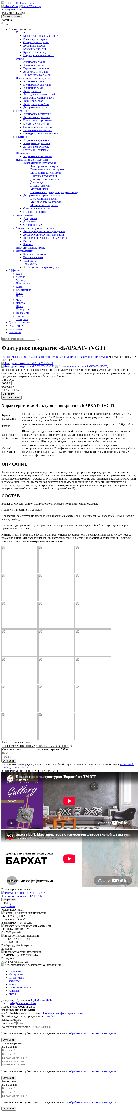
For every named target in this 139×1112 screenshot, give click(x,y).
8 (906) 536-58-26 (11, 9)
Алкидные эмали (33, 65)
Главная (6, 356)
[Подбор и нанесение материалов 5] (56, 599)
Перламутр (23, 312)
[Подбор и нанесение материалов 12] (93, 655)
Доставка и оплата (20, 322)
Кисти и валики (33, 257)
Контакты (15, 332)
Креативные (23, 289)
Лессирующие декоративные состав (45, 237)
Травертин (22, 309)
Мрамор (21, 280)
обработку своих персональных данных (94, 1033)
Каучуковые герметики (37, 120)
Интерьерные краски (36, 39)
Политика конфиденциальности (63, 1013)
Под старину (24, 283)
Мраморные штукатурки (45, 172)
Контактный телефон (15, 1026)
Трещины (22, 319)
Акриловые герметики (37, 113)
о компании (16, 971)
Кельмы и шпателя (34, 254)
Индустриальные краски (38, 55)
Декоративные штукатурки (40, 162)
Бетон (19, 293)
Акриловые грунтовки (37, 140)
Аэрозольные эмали (35, 71)
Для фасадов (38, 182)
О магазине (16, 325)
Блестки (28, 244)
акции (12, 984)
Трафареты (30, 260)
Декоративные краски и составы (43, 195)
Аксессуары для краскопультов (42, 267)
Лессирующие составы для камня (43, 234)
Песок (20, 296)
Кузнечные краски (34, 48)
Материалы (16, 974)
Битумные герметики (36, 123)
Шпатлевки (23, 153)
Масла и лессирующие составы (35, 228)
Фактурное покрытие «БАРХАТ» (22, 895)
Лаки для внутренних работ (40, 94)
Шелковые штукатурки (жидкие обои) (54, 192)
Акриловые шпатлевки (37, 156)
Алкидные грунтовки (36, 143)
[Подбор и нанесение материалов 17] (56, 711)
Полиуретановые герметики (40, 133)
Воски (27, 241)
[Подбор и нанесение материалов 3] (93, 571)
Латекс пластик (40, 185)
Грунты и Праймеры (36, 149)
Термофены (30, 263)
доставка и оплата (20, 987)
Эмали (20, 58)
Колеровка (15, 329)
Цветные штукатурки (43, 175)
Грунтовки (22, 136)
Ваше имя (8, 1023)
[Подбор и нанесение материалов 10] (19, 655)
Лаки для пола (32, 91)
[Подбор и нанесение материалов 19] (19, 739)
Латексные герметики (36, 117)
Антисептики (24, 214)
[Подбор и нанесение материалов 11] (56, 655)
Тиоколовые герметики (37, 130)
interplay (50, 1016)
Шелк (19, 306)
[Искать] (37, 339)
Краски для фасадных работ (40, 35)
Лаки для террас (33, 100)
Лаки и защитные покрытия (33, 78)
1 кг (8, 390)
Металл (20, 276)
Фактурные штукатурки (45, 166)
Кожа (19, 273)
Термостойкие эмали (36, 68)
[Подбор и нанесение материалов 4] (19, 599)
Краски (20, 32)
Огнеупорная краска (36, 42)
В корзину (8, 393)
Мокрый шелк (39, 188)
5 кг (18, 390)
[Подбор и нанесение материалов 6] (93, 599)
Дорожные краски (34, 45)
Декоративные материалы (32, 159)
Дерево (20, 302)
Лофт (19, 299)
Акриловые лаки (33, 81)
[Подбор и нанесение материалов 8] (56, 627)
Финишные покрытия (36, 208)
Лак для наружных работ (38, 97)
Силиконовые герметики (38, 127)
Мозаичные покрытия (44, 205)
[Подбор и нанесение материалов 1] (19, 571)
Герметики (22, 110)
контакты (14, 990)
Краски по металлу (35, 52)
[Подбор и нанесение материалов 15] (93, 683)
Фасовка (7, 386)
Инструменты (24, 250)
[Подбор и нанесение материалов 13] (19, 683)
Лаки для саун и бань (36, 104)
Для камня (29, 221)
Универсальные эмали (37, 74)
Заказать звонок (12, 16)
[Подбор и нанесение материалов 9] (93, 627)
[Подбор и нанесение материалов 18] (93, 711)
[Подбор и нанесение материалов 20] (56, 739)
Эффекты (14, 270)
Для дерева (30, 218)
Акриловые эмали (34, 61)
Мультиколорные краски (45, 201)
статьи (13, 993)
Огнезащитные (32, 224)
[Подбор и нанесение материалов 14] (56, 683)
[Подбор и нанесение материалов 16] (19, 711)
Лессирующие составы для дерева (44, 231)
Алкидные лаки (33, 87)
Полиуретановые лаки (37, 84)
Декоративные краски (44, 198)
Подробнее (9, 899)
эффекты (14, 980)
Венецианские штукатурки (47, 169)
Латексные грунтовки (36, 146)
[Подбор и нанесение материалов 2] (56, 571)
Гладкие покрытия (34, 211)
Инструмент (16, 977)
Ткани (20, 316)
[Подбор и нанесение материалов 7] (19, 627)
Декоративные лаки (35, 107)
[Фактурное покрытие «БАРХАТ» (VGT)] (27, 363)
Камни (20, 286)
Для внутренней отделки (45, 179)
